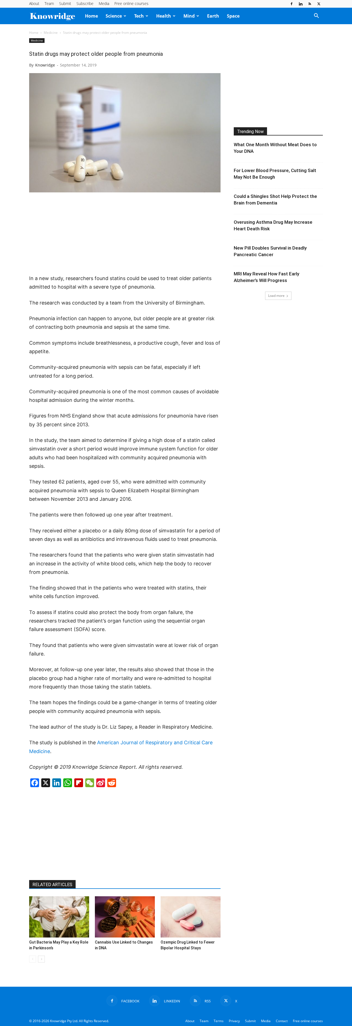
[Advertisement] (125, 234)
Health (163, 16)
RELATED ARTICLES (52, 884)
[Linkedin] (300, 4)
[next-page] (41, 959)
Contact (282, 1021)
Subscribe (85, 3)
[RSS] (310, 4)
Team (49, 3)
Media (104, 3)
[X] (319, 4)
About (34, 3)
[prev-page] (32, 959)
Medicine (51, 32)
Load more (276, 295)
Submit (65, 3)
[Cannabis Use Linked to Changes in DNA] (125, 916)
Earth (213, 16)
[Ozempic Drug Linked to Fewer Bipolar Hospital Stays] (191, 916)
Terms (219, 1021)
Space (233, 16)
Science (114, 16)
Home (91, 16)
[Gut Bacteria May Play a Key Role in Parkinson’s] (59, 916)
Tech (139, 16)
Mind (189, 16)
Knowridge (45, 65)
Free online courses (131, 3)
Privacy (234, 1021)
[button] (316, 16)
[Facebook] (291, 4)
